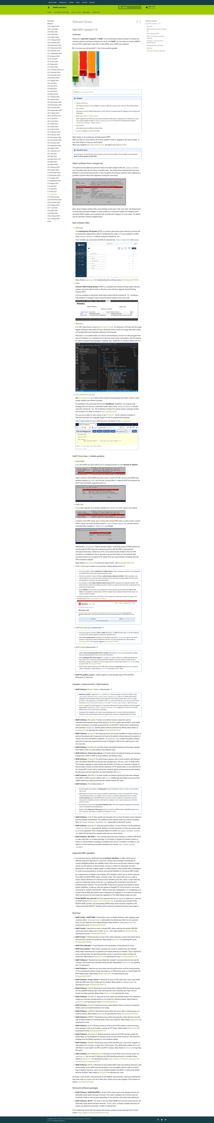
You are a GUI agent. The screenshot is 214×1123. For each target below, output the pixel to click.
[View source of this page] (137, 22)
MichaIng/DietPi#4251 (83, 976)
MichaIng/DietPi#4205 (98, 925)
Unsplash (90, 92)
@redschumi (99, 957)
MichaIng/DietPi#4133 (112, 730)
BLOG (78, 2)
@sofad (101, 1014)
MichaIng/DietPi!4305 (86, 1082)
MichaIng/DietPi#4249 (98, 934)
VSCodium (110, 415)
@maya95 (103, 1072)
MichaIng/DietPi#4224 (110, 1002)
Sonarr (100, 694)
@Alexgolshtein (106, 974)
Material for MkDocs (59, 1120)
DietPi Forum (99, 145)
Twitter (91, 145)
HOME (49, 12)
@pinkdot (135, 1020)
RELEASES (86, 12)
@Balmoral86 (130, 931)
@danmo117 (87, 1059)
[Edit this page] (140, 22)
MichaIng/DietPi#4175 (98, 985)
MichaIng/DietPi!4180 (126, 563)
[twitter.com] (165, 1119)
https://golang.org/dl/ (109, 412)
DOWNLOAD (62, 2)
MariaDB (113, 811)
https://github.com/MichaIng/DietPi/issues (93, 1113)
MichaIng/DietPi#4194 (98, 1031)
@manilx (109, 993)
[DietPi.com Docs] (49, 7)
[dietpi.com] (161, 1119)
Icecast (107, 778)
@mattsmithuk (80, 730)
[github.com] (158, 1119)
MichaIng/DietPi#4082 (112, 641)
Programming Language (85, 395)
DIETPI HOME (52, 2)
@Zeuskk (127, 962)
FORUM (71, 2)
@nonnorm (90, 280)
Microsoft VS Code (106, 327)
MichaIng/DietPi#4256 (130, 1014)
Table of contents (151, 21)
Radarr (108, 694)
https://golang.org (83, 398)
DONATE (92, 2)
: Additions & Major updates (87, 116)
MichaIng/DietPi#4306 (83, 942)
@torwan (129, 1048)
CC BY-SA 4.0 (87, 1118)
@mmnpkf (133, 1028)
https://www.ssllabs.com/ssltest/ (96, 598)
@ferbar (130, 662)
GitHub (123, 145)
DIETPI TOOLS (76, 12)
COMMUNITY (96, 12)
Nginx (118, 772)
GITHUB (84, 2)
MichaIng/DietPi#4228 (129, 957)
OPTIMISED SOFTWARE (61, 12)
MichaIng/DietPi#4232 (130, 280)
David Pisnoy (82, 92)
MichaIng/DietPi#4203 (95, 664)
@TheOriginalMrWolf (85, 641)
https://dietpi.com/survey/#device (100, 901)
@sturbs (103, 668)
